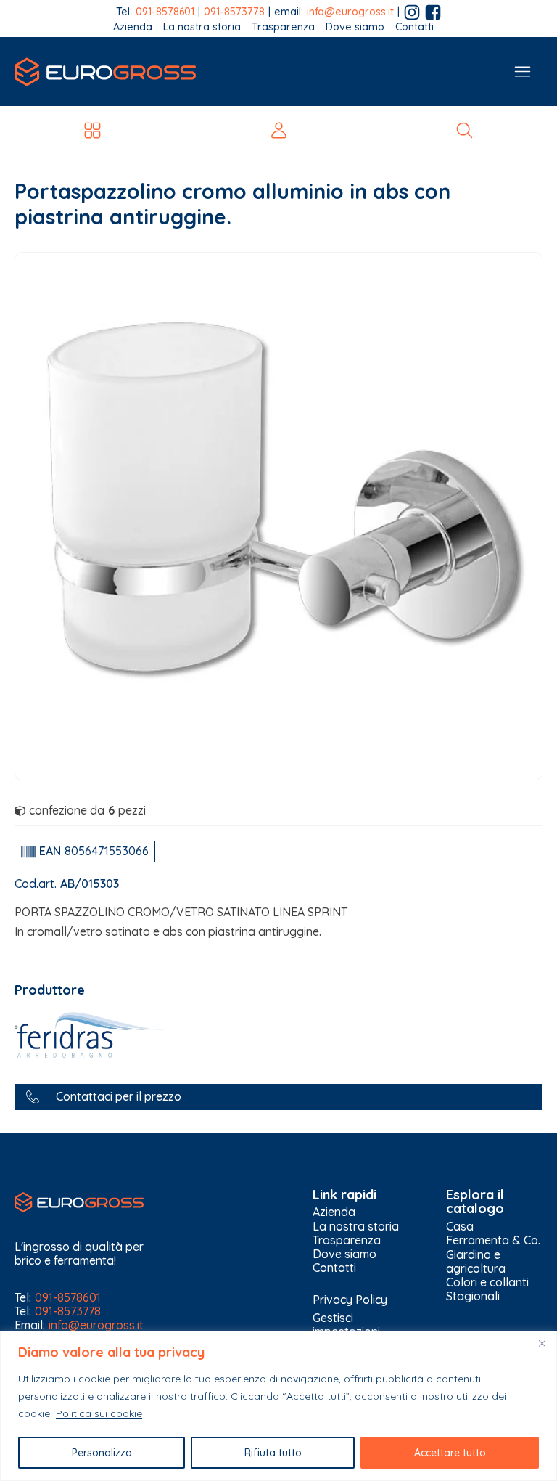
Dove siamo (355, 27)
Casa (460, 1226)
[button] (278, 1096)
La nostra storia (202, 27)
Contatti (414, 27)
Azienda (132, 27)
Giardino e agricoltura (476, 1262)
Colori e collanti (487, 1282)
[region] (278, 1406)
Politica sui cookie (99, 1413)
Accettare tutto (450, 1452)
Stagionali (473, 1296)
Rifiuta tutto (273, 1452)
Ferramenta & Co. (493, 1240)
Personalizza (102, 1452)
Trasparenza (283, 27)
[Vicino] (541, 1343)
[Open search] (464, 130)
